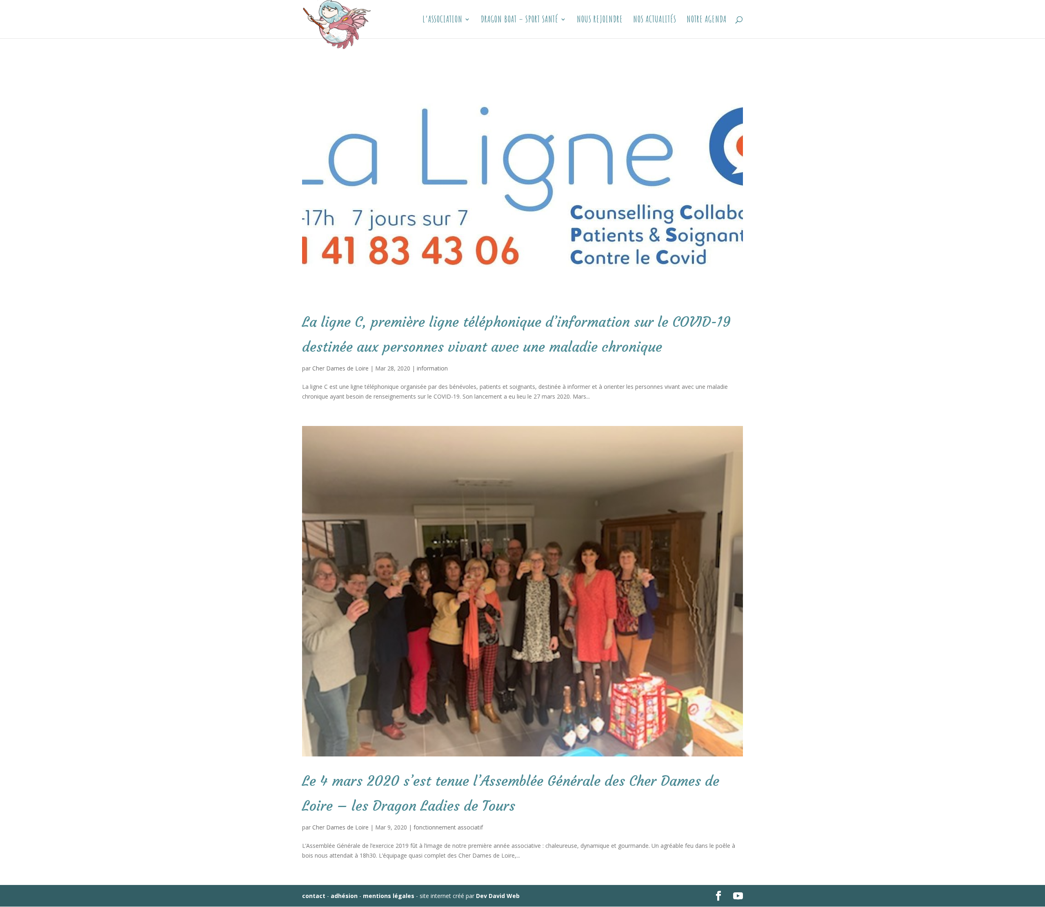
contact (313, 896)
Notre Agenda (707, 20)
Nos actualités (654, 20)
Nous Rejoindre (600, 20)
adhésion (344, 896)
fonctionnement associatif (448, 827)
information (432, 368)
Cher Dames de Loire (340, 368)
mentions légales (388, 896)
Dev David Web (498, 896)
